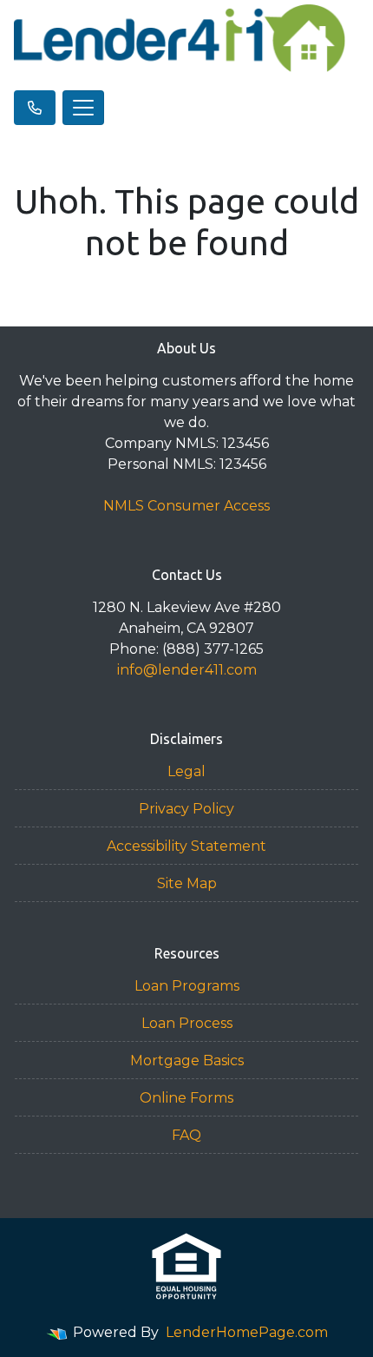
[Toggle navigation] (83, 107)
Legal (186, 771)
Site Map (187, 883)
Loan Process (186, 1023)
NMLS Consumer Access (186, 505)
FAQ (186, 1135)
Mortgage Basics (187, 1060)
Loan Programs (186, 986)
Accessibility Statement (186, 846)
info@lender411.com (187, 670)
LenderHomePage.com (247, 1332)
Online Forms (186, 1098)
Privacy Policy (186, 808)
